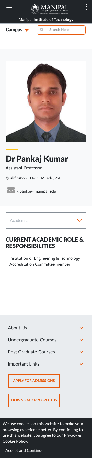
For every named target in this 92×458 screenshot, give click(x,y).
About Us (17, 328)
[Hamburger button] (9, 7)
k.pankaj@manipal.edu (36, 191)
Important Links (23, 364)
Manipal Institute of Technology (46, 20)
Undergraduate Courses (32, 340)
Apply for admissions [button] (36, 383)
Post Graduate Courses (31, 352)
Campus (14, 30)
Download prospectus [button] (35, 402)
